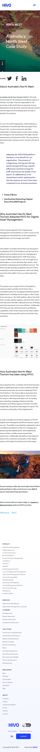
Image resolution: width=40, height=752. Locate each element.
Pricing (5, 707)
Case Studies (7, 679)
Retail (4, 648)
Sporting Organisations (10, 651)
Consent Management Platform (13, 585)
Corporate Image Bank (10, 577)
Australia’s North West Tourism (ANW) (14, 97)
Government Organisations (11, 635)
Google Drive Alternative (11, 622)
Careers (5, 710)
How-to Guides (7, 682)
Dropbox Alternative (9, 619)
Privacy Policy (12, 731)
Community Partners (9, 704)
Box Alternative (7, 613)
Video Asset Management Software (14, 574)
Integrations (6, 590)
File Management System (11, 569)
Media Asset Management (11, 603)
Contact (5, 714)
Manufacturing (7, 663)
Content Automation (9, 553)
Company (6, 698)
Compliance (6, 561)
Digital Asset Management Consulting (15, 606)
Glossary (5, 676)
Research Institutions (9, 644)
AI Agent (5, 566)
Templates (6, 685)
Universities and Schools (10, 654)
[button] (34, 5)
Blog (4, 673)
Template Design (8, 580)
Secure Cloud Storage (10, 588)
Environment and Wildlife (11, 657)
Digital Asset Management (11, 547)
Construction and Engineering (12, 632)
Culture (5, 701)
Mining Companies (8, 641)
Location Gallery (8, 593)
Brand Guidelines (8, 555)
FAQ (4, 688)
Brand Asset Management (11, 582)
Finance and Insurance (10, 660)
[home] (7, 5)
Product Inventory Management (13, 558)
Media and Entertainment (11, 638)
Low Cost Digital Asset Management (14, 571)
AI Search (6, 563)
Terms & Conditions (26, 731)
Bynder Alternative (9, 616)
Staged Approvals (8, 550)
